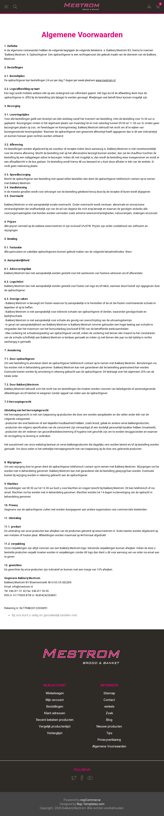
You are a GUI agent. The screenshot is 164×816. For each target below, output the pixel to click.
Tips (109, 733)
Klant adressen (54, 713)
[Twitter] (73, 777)
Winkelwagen (55, 693)
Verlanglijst (54, 733)
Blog (109, 720)
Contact (109, 700)
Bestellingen (54, 706)
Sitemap (109, 693)
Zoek (109, 713)
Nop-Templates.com (90, 804)
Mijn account (55, 700)
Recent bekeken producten (54, 720)
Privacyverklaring (109, 740)
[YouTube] (90, 777)
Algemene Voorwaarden (109, 746)
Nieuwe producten (109, 726)
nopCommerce (90, 800)
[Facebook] (82, 777)
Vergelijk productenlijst (54, 726)
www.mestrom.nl (106, 80)
